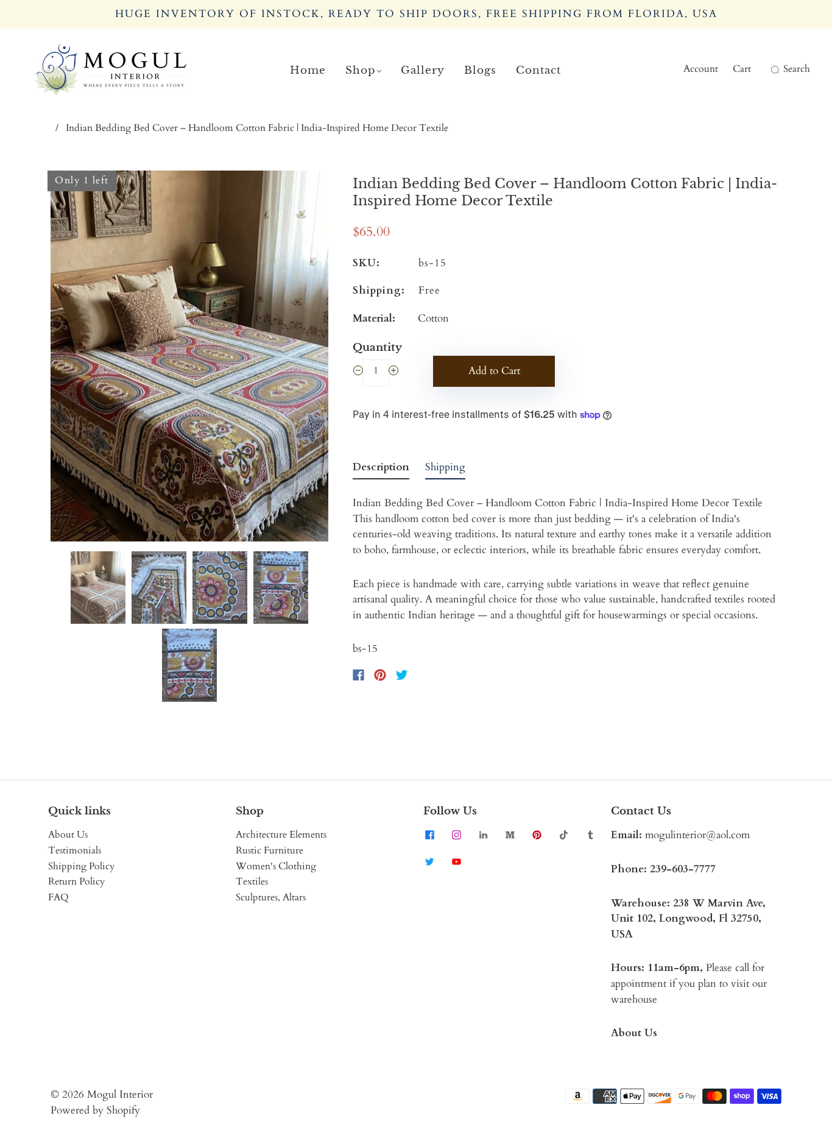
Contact (538, 70)
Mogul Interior (120, 1094)
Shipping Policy (81, 866)
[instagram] (456, 834)
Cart (742, 69)
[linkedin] (483, 834)
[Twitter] (402, 675)
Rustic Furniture (269, 850)
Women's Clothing (276, 866)
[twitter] (429, 861)
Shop (360, 70)
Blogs (480, 70)
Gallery (423, 70)
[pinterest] (536, 834)
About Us (68, 834)
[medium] (509, 834)
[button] (78, 358)
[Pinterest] (380, 675)
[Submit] (773, 69)
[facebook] (429, 834)
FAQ (58, 897)
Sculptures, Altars (271, 897)
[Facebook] (358, 675)
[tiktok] (563, 834)
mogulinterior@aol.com (697, 835)
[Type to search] (767, 69)
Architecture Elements (281, 834)
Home (308, 70)
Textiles (252, 881)
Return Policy (76, 881)
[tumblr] (590, 834)
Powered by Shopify (95, 1110)
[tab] (381, 469)
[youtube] (456, 861)
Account (700, 69)
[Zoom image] (189, 358)
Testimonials (74, 850)
